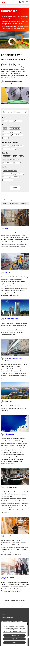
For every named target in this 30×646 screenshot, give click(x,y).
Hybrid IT (5, 138)
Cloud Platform (19, 173)
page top (26, 613)
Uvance (5, 128)
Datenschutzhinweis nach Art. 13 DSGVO (12, 621)
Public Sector (6, 159)
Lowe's (6, 228)
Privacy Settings (14, 635)
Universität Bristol (10, 487)
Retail (21, 156)
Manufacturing (6, 156)
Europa (5, 120)
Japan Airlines (9, 578)
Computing (6, 145)
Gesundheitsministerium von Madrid (14, 359)
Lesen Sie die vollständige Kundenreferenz (13, 83)
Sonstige (18, 162)
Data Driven (6, 176)
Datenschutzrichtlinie (7, 617)
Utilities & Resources (8, 162)
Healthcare (15, 159)
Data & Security (19, 145)
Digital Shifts (6, 134)
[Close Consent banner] (26, 623)
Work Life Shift (15, 176)
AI (12, 145)
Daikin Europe (9, 434)
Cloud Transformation (8, 173)
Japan (11, 120)
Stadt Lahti (8, 401)
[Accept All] (21, 630)
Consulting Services (7, 180)
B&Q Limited (8, 536)
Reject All (14, 639)
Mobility (15, 156)
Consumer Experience (15, 128)
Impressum (4, 614)
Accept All (14, 642)
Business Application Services (10, 170)
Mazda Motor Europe (11, 319)
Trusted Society (16, 131)
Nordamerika (18, 120)
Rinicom (7, 272)
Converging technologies (9, 148)
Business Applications (17, 134)
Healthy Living (6, 131)
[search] (23, 2)
